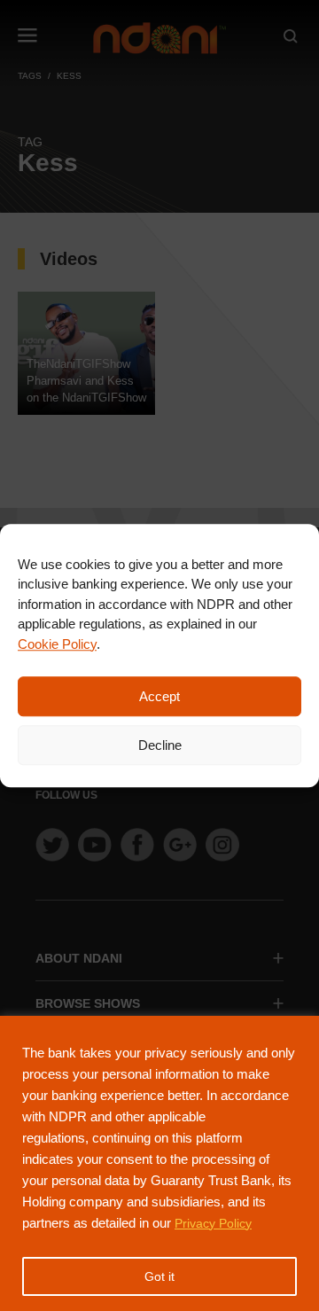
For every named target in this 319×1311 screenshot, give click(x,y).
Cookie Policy (57, 644)
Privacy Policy (213, 1223)
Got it (159, 1276)
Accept (159, 696)
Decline (160, 745)
